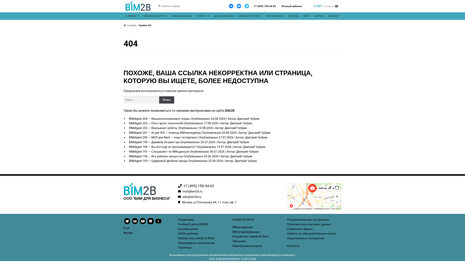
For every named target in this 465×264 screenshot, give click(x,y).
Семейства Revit (249, 16)
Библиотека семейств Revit (196, 238)
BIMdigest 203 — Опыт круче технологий (156, 123)
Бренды (294, 16)
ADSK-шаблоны (223, 16)
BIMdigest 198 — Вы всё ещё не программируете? (162, 147)
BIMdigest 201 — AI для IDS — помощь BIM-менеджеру (165, 132)
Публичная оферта (300, 229)
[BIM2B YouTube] (158, 223)
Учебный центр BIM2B (193, 224)
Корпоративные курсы (247, 246)
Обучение (239, 241)
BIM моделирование (246, 232)
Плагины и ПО (274, 16)
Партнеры (185, 247)
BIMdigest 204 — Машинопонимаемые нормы (159, 118)
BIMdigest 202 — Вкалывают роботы (153, 128)
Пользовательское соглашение (308, 219)
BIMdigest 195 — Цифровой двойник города (158, 161)
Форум (319, 16)
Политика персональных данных (309, 224)
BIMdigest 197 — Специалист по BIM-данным (159, 151)
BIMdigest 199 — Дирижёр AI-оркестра (154, 142)
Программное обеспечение (196, 243)
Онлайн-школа (181, 16)
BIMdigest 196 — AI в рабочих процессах (156, 156)
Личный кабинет (291, 6)
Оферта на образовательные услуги (311, 233)
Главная (131, 25)
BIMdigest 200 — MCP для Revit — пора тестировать (163, 137)
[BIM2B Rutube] (151, 223)
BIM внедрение (242, 227)
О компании (186, 219)
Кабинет (333, 16)
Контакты (293, 246)
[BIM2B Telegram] (246, 6)
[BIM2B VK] (231, 6)
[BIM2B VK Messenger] (239, 6)
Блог (306, 16)
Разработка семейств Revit (250, 236)
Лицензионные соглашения (305, 238)
